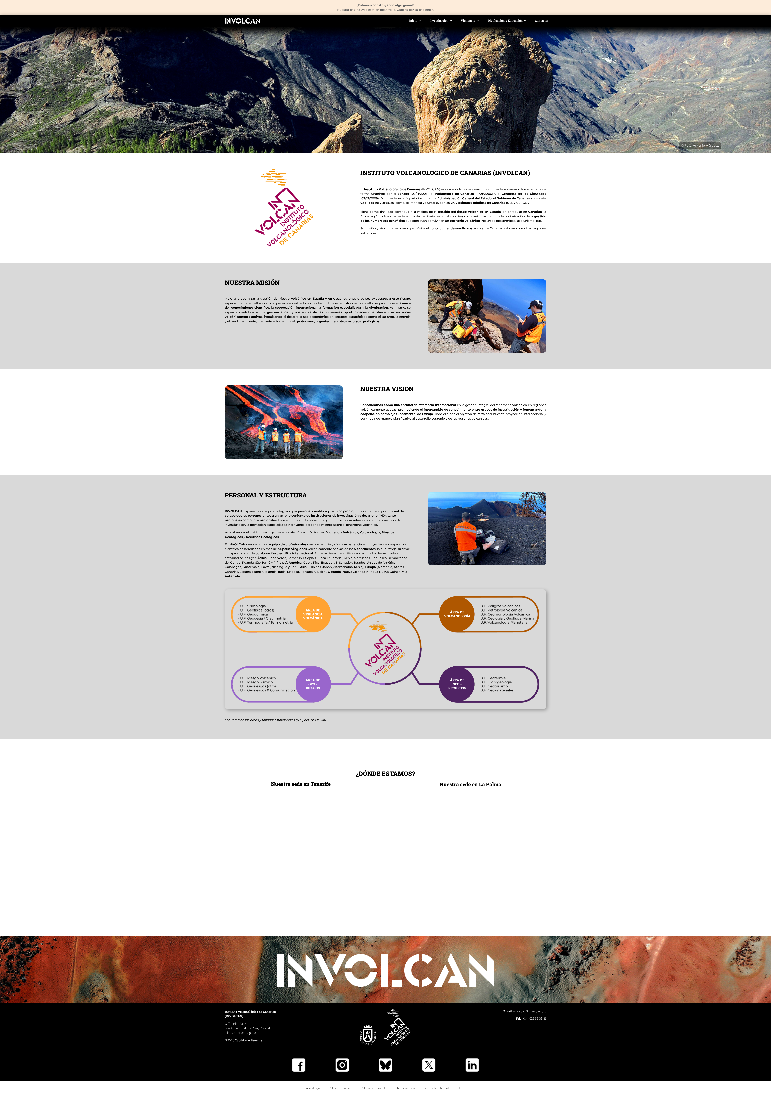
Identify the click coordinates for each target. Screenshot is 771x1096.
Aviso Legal (313, 1087)
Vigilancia (468, 21)
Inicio (413, 21)
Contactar (541, 21)
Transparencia (406, 1087)
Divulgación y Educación (505, 21)
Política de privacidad (374, 1087)
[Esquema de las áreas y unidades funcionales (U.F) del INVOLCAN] (385, 708)
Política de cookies (340, 1087)
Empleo (464, 1087)
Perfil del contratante (437, 1087)
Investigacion (439, 21)
